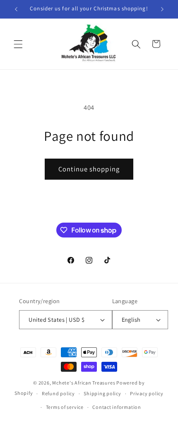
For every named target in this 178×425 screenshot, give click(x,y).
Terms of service (65, 407)
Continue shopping (89, 168)
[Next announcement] (162, 9)
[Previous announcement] (16, 9)
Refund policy (58, 393)
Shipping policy (102, 393)
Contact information (116, 407)
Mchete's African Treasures (83, 383)
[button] (18, 44)
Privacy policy (147, 393)
